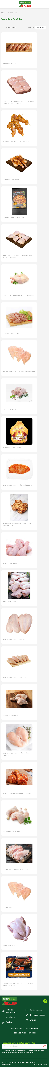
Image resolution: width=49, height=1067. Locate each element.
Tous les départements (12, 1011)
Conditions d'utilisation (40, 1064)
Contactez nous (36, 1010)
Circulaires (10, 1017)
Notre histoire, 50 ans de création (24, 1028)
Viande (3, 13)
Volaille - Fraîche (13, 13)
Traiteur (9, 1022)
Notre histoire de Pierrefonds (24, 1033)
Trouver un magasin (37, 1015)
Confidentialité (6, 1064)
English (33, 1020)
